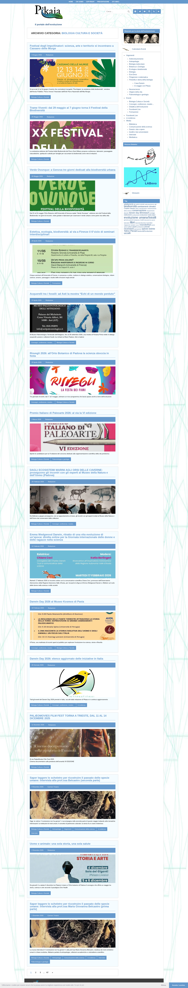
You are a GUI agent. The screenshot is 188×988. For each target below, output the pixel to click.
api (155, 204)
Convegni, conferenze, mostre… (141, 104)
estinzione (128, 215)
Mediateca (133, 137)
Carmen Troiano (53, 787)
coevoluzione (143, 208)
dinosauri (144, 212)
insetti (142, 220)
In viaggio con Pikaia (142, 86)
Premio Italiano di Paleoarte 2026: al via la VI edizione (63, 412)
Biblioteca (133, 124)
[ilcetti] (36, 982)
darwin (126, 213)
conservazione (139, 210)
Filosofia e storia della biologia (141, 80)
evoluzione (135, 215)
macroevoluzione (140, 223)
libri (132, 222)
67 (47, 972)
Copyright (90, 2)
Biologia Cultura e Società (40, 97)
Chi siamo (79, 2)
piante (135, 227)
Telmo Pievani (130, 231)
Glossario (135, 193)
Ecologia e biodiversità (138, 69)
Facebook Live (135, 109)
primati (147, 227)
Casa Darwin (139, 83)
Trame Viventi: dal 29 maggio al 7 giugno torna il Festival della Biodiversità (68, 109)
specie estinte (148, 229)
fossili (152, 217)
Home (71, 2)
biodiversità (130, 206)
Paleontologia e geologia (60, 459)
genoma (126, 220)
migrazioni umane (129, 225)
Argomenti (67, 829)
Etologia (132, 72)
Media (128, 121)
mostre (137, 225)
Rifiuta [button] (163, 985)
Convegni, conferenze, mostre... (42, 342)
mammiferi (149, 223)
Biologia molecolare (137, 64)
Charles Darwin (129, 208)
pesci (130, 227)
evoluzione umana (136, 217)
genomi (131, 220)
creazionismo (150, 210)
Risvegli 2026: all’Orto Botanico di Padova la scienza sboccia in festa (69, 354)
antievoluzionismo (149, 204)
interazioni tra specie (149, 220)
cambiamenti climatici (146, 206)
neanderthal (145, 225)
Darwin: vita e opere (137, 129)
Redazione (49, 55)
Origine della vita (135, 92)
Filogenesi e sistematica (138, 77)
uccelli (127, 233)
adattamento (128, 204)
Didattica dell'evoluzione (138, 107)
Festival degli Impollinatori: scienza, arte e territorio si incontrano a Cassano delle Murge (72, 47)
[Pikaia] (48, 18)
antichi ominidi (140, 204)
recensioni (129, 229)
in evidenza (82, 705)
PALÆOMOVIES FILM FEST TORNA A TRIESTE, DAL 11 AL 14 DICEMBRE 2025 (68, 717)
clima (136, 208)
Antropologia (56, 829)
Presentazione (103, 2)
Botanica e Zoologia (137, 67)
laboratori (127, 223)
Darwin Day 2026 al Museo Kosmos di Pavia (57, 601)
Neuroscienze (134, 89)
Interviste (34, 833)
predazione (140, 227)
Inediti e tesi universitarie (138, 132)
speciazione (137, 229)
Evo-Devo (133, 74)
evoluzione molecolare (147, 215)
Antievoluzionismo (136, 59)
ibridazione (137, 220)
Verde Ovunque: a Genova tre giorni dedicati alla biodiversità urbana (72, 169)
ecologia (152, 213)
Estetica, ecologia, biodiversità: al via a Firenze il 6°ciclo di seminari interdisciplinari (72, 233)
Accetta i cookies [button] (178, 985)
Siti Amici (115, 2)
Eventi (128, 98)
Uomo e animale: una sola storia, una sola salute (60, 843)
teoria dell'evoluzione (145, 231)
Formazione (56, 283)
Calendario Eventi (139, 49)
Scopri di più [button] (79, 985)
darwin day (134, 213)
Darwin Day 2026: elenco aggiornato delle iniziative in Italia (66, 658)
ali (134, 204)
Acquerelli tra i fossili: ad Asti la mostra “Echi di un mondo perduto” (72, 293)
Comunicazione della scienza (85, 829)
